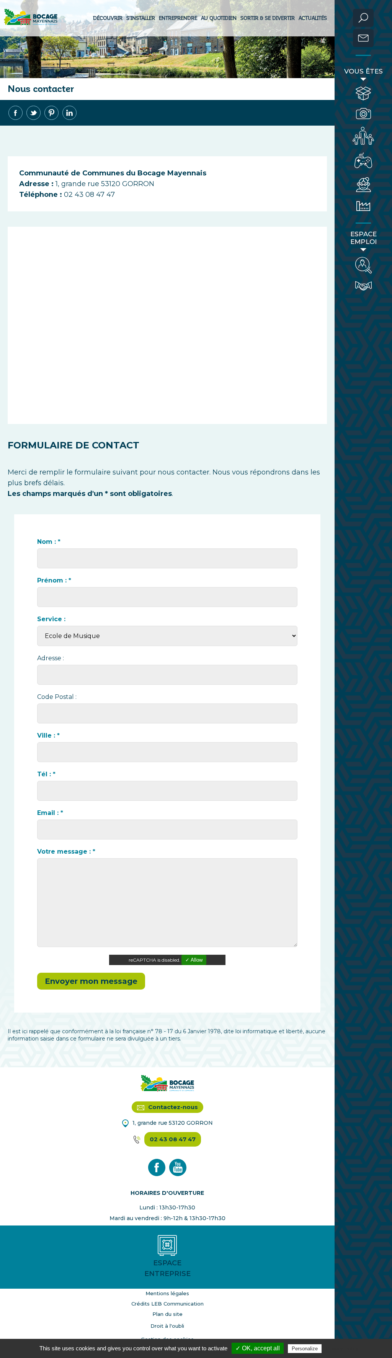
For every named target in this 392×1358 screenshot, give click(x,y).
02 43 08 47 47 (173, 1139)
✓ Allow (194, 960)
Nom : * (48, 541)
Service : (51, 619)
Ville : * (48, 735)
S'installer (140, 18)
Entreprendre (178, 18)
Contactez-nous (172, 1107)
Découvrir (107, 18)
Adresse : (50, 658)
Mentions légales (167, 1293)
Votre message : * (66, 851)
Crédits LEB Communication (167, 1304)
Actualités (313, 18)
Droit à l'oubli (167, 1326)
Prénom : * (54, 580)
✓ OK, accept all (257, 1348)
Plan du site (167, 1314)
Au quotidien (219, 18)
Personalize (305, 1348)
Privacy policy (341, 1348)
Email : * (50, 812)
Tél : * (46, 774)
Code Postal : (57, 696)
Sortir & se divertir (267, 18)
